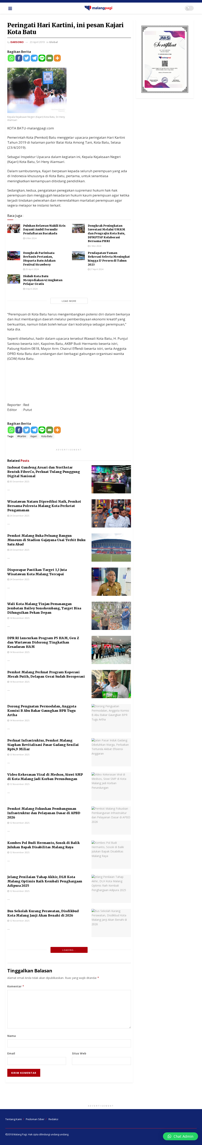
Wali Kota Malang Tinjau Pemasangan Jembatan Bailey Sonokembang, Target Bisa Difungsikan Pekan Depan (44, 608)
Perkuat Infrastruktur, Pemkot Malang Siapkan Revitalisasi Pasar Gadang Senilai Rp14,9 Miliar (43, 744)
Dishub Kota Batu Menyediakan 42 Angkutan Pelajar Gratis (42, 280)
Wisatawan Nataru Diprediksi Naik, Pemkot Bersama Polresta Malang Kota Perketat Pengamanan (44, 506)
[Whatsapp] (11, 58)
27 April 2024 (96, 269)
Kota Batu (46, 436)
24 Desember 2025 (19, 515)
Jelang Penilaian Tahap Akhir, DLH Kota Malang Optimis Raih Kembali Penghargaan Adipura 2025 (44, 881)
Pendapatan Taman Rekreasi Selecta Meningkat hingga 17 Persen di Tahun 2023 (109, 258)
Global (53, 42)
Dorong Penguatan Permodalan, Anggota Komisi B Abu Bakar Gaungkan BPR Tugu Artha (41, 710)
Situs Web (79, 1053)
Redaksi (53, 1119)
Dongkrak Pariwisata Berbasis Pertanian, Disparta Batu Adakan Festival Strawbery (39, 258)
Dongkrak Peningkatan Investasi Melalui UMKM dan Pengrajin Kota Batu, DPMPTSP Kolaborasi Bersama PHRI (106, 233)
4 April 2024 (31, 288)
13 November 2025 (19, 754)
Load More (69, 300)
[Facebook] (18, 58)
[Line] (41, 58)
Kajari (34, 436)
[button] (180, 1136)
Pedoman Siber (35, 1119)
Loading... (69, 950)
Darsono (17, 42)
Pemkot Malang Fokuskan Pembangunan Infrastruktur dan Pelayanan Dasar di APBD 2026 (43, 813)
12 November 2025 (19, 784)
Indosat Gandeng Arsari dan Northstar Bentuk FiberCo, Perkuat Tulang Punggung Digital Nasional (43, 471)
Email (11, 1053)
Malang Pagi (20, 1134)
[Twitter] (26, 58)
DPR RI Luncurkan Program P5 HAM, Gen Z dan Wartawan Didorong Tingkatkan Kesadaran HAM (43, 642)
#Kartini (21, 436)
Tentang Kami (13, 1119)
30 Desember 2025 (19, 481)
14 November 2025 (19, 617)
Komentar (15, 986)
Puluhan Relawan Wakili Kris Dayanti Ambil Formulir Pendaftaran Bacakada (44, 229)
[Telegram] (34, 58)
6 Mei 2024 (30, 238)
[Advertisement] (101, 1094)
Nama (11, 1036)
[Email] (49, 58)
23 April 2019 (37, 42)
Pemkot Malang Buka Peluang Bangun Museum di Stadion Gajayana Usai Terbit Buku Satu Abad (46, 540)
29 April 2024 (32, 269)
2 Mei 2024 (95, 245)
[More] (57, 58)
